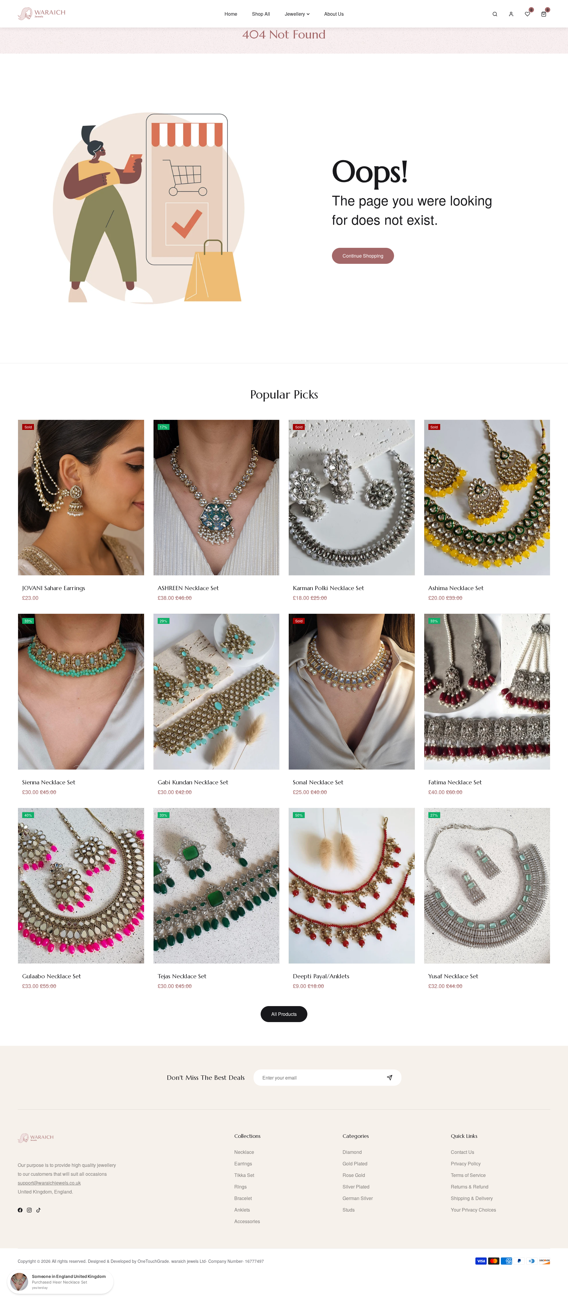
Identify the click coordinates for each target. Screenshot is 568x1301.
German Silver (358, 1198)
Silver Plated (356, 1186)
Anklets (242, 1209)
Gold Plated (355, 1163)
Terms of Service (468, 1175)
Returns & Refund (469, 1186)
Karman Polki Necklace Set (328, 588)
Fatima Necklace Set (455, 782)
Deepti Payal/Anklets (321, 976)
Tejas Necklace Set (182, 976)
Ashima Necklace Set (456, 588)
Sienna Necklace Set (48, 782)
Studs (349, 1209)
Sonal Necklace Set (318, 782)
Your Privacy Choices (473, 1209)
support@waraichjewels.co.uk (49, 1182)
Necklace (244, 1152)
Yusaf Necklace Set (453, 976)
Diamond (352, 1152)
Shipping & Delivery (472, 1198)
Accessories (247, 1221)
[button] (543, 13)
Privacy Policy (466, 1163)
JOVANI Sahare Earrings (53, 588)
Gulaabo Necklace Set (51, 976)
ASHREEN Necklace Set (188, 588)
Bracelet (243, 1198)
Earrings (243, 1163)
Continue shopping (363, 255)
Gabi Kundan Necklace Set (193, 782)
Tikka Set (244, 1175)
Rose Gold (354, 1175)
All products (284, 1014)
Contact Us (462, 1152)
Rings (240, 1186)
